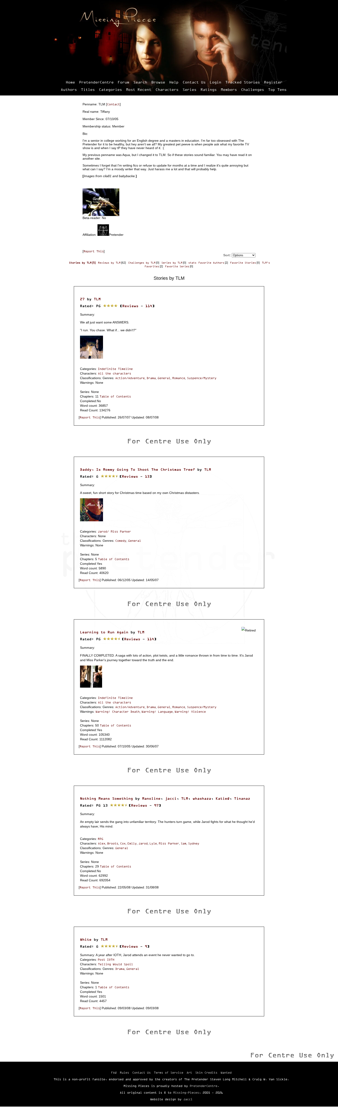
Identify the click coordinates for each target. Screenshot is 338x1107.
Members (229, 89)
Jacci (187, 1099)
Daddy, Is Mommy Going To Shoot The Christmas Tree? (137, 469)
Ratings (209, 89)
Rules (124, 1072)
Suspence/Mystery (201, 378)
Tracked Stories (242, 82)
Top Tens (277, 89)
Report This (93, 251)
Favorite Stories (243, 262)
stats (192, 262)
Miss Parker (169, 843)
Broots (112, 843)
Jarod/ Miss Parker (114, 531)
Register (273, 82)
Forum (123, 82)
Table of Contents (115, 396)
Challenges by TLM (141, 262)
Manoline (151, 798)
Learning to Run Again (104, 632)
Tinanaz (242, 798)
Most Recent (138, 89)
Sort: (227, 255)
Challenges (252, 89)
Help (173, 82)
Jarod (143, 843)
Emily (132, 843)
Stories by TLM (80, 262)
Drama (151, 378)
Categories (110, 89)
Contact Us (194, 82)
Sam (183, 843)
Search (140, 82)
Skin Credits (206, 1072)
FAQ (114, 1072)
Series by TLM (171, 262)
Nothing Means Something (106, 798)
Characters (166, 89)
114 (148, 306)
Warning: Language (157, 711)
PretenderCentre (96, 82)
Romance (178, 378)
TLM (97, 299)
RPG (100, 838)
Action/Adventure (130, 378)
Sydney (193, 843)
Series (189, 89)
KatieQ (222, 798)
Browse (158, 82)
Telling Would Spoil (115, 964)
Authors (69, 89)
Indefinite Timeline (115, 368)
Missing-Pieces (186, 1092)
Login (215, 82)
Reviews (130, 306)
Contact (113, 104)
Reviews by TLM (109, 262)
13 (147, 476)
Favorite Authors (211, 262)
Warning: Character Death (117, 711)
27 (82, 299)
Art (189, 1072)
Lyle (153, 843)
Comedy (120, 540)
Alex (101, 843)
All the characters (114, 373)
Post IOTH (106, 959)
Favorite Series (177, 266)
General (164, 378)
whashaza (202, 798)
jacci (171, 798)
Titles (88, 89)
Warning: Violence (190, 711)
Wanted (226, 1072)
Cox (123, 843)
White (86, 939)
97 (156, 805)
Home (70, 82)
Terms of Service (168, 1072)
